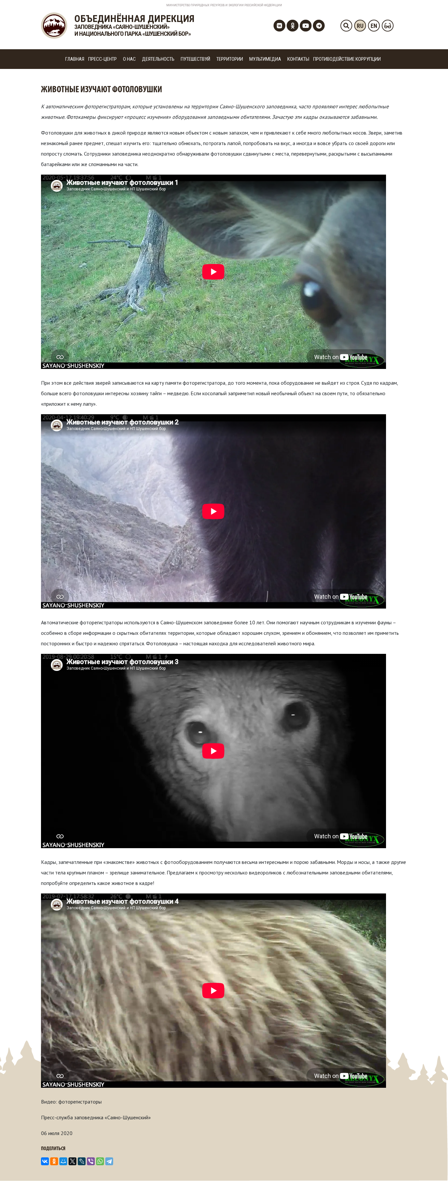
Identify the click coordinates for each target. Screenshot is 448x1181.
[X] (72, 1161)
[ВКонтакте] (45, 1161)
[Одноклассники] (54, 1161)
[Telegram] (109, 1161)
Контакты (298, 59)
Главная (74, 59)
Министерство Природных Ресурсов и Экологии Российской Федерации (224, 5)
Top (432, 1165)
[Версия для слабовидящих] (388, 26)
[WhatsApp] (100, 1161)
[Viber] (91, 1161)
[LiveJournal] (82, 1161)
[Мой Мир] (63, 1161)
